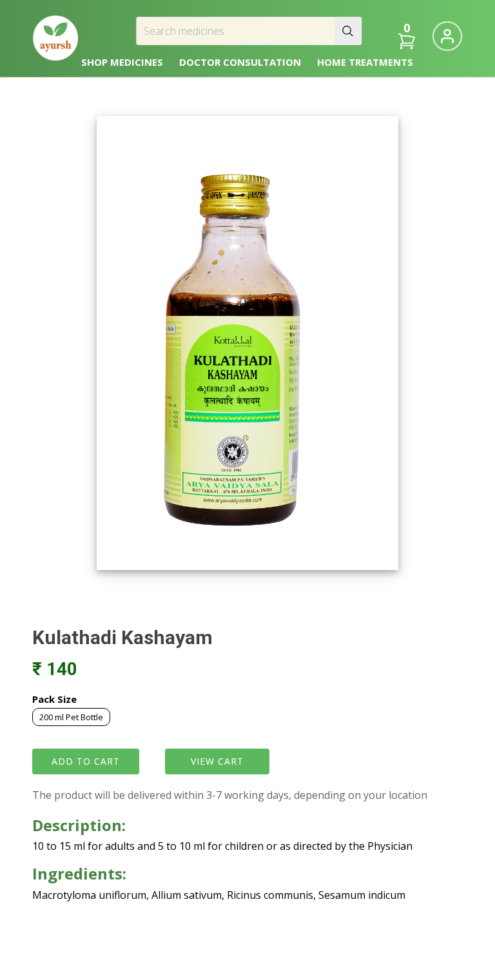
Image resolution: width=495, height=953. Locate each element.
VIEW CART (217, 761)
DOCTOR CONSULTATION (240, 61)
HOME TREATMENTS (365, 61)
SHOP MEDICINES (122, 61)
